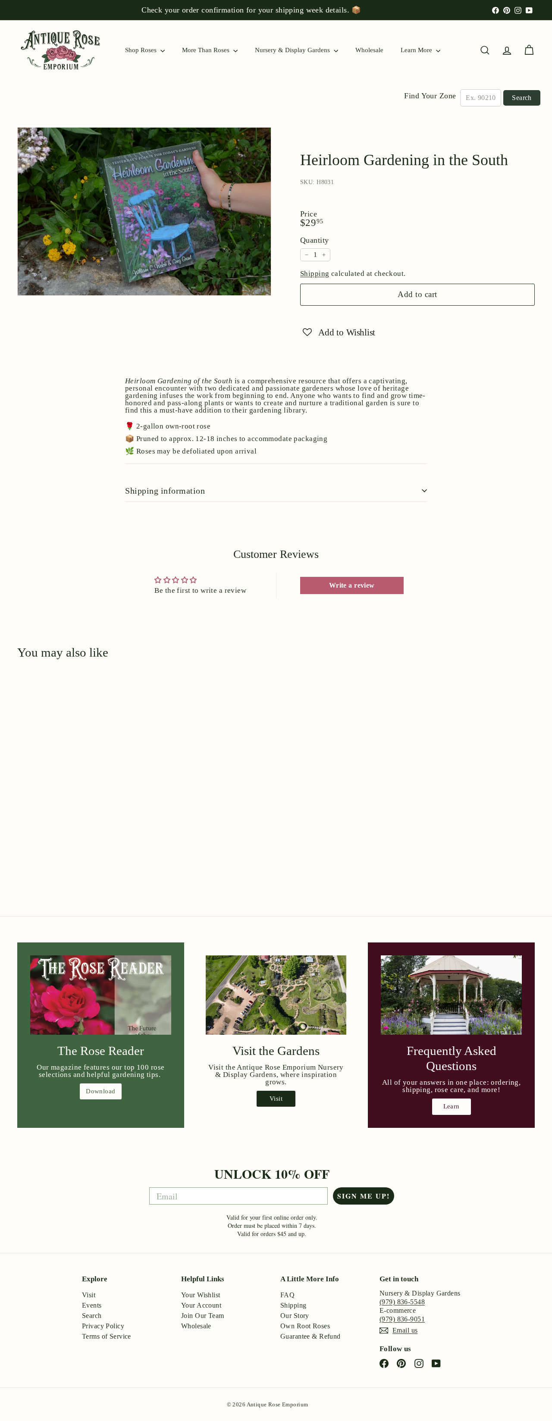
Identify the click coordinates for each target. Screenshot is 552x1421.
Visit (276, 1098)
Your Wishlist (200, 1295)
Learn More (417, 50)
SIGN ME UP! (363, 1196)
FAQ (287, 1295)
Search (521, 97)
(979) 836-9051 (402, 1319)
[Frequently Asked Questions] (451, 995)
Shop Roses (141, 50)
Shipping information (165, 490)
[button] (339, 332)
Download (100, 1091)
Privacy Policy (103, 1326)
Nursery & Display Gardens (293, 50)
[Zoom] (144, 211)
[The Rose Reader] (100, 995)
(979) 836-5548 (402, 1301)
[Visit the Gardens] (276, 995)
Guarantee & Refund (310, 1336)
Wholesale (369, 50)
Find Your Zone (430, 96)
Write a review (352, 585)
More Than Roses (206, 50)
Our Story (294, 1315)
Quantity (314, 240)
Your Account (201, 1305)
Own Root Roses (305, 1326)
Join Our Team (202, 1315)
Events (92, 1305)
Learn (451, 1106)
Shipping (314, 273)
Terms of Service (106, 1336)
